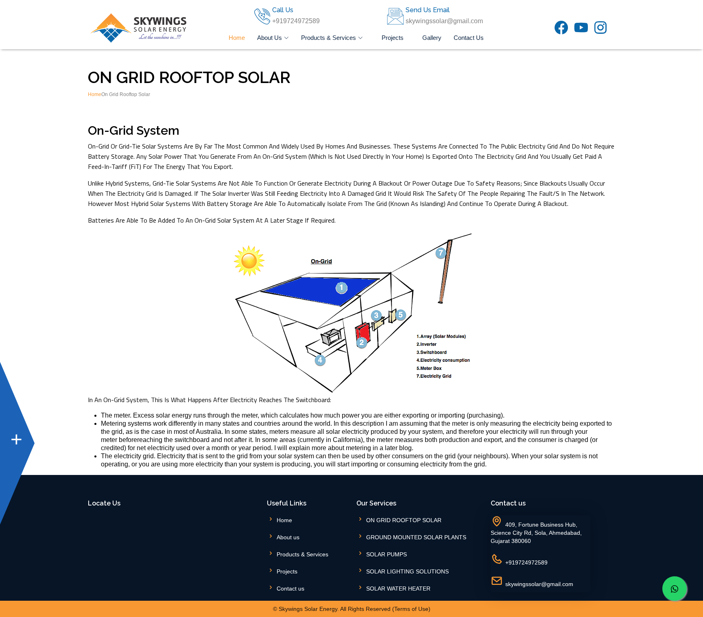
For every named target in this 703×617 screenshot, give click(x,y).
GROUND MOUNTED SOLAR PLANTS (416, 537)
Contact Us (469, 37)
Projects (393, 37)
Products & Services (302, 554)
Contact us (290, 588)
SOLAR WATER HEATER (398, 588)
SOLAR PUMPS (386, 554)
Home (237, 37)
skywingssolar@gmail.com (539, 584)
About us (288, 537)
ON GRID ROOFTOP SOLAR (403, 520)
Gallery (431, 37)
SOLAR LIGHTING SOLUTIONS (407, 571)
